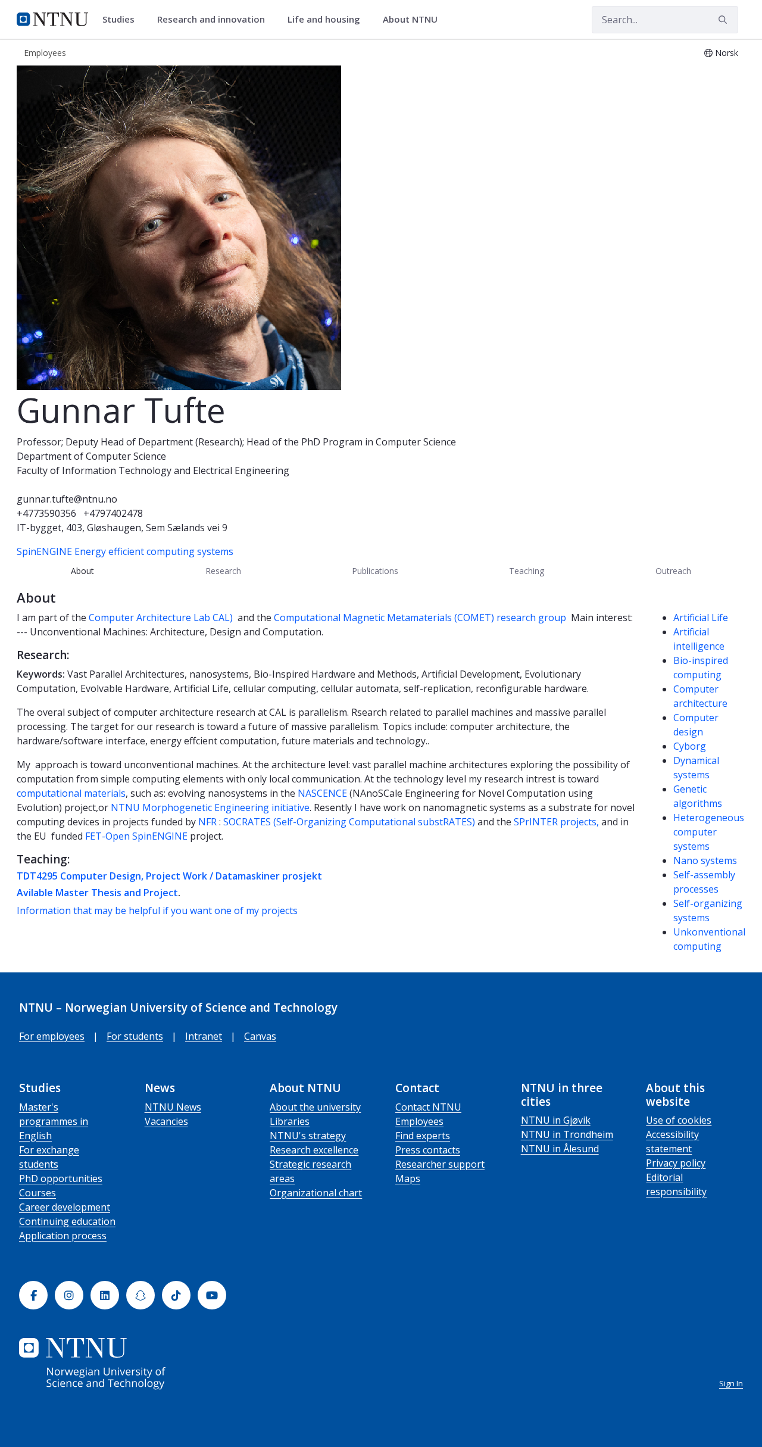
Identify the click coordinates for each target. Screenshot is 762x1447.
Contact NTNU (428, 1107)
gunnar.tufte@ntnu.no (67, 499)
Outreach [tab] (673, 570)
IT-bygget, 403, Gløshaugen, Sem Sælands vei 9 (122, 527)
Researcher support (440, 1164)
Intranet (203, 1036)
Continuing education (67, 1221)
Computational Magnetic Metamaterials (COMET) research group (420, 617)
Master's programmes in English (53, 1121)
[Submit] (724, 20)
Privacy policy (675, 1163)
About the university (315, 1107)
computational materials (71, 793)
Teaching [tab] (526, 570)
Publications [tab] (375, 570)
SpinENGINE (44, 551)
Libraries (290, 1121)
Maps (407, 1178)
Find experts (422, 1135)
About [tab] (82, 570)
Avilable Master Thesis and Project (97, 892)
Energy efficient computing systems (153, 551)
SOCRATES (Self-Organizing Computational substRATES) (349, 821)
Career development (64, 1207)
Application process (63, 1235)
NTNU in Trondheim (567, 1134)
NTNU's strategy (308, 1135)
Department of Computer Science (91, 456)
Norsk (726, 52)
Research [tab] (223, 570)
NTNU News (173, 1107)
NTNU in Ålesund (560, 1148)
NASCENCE (323, 793)
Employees (419, 1121)
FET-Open (107, 836)
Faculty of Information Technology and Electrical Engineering (153, 470)
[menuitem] (123, 20)
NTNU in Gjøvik (556, 1120)
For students (135, 1036)
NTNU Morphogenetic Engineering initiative (210, 807)
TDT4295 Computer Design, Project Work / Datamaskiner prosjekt (169, 875)
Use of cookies (678, 1120)
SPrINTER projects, (556, 821)
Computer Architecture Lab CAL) (162, 617)
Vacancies (166, 1121)
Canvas (260, 1036)
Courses (37, 1192)
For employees (52, 1036)
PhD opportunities (60, 1178)
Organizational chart (316, 1192)
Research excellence (314, 1149)
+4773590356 (46, 513)
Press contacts (427, 1149)
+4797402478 (113, 513)
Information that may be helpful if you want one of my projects (157, 910)
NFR (208, 821)
